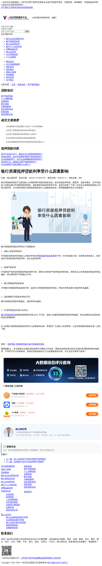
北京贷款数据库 (13, 64)
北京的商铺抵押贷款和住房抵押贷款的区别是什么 (25, 142)
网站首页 (10, 62)
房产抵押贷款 (34, 84)
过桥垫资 (10, 507)
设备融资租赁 (12, 528)
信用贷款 (5, 101)
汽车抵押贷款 (12, 502)
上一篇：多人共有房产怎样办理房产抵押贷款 (26, 459)
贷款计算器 (11, 72)
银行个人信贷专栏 (14, 47)
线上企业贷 (11, 52)
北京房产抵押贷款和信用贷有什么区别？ (21, 134)
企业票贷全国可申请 (15, 520)
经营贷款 (5, 112)
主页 (13, 84)
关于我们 (5, 7)
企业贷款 (10, 494)
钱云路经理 (12, 178)
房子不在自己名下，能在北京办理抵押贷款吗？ (22, 154)
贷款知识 (10, 67)
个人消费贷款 (7, 99)
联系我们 (49, 558)
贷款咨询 (21, 7)
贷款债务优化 (7, 114)
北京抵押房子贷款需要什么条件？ (16, 164)
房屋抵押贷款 (22, 344)
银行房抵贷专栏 (13, 41)
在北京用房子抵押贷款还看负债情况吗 (21, 138)
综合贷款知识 (7, 109)
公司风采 (13, 7)
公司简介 (25, 558)
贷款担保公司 (12, 510)
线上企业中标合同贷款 (16, 522)
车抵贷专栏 (6, 491)
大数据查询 (6, 106)
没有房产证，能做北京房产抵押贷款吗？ (19, 162)
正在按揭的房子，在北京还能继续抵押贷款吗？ (22, 159)
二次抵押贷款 (12, 499)
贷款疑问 (10, 69)
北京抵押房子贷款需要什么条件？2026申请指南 (24, 126)
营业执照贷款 (12, 525)
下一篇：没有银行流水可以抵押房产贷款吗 (25, 462)
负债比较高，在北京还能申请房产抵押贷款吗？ (22, 157)
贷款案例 (10, 75)
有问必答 (10, 77)
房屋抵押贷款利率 (47, 256)
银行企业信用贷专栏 (15, 39)
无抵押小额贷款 (13, 505)
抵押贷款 (11, 344)
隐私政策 (41, 558)
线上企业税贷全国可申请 (17, 517)
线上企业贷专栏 (13, 44)
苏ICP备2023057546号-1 (57, 563)
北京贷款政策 (12, 54)
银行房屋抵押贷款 (9, 315)
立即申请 (92, 395)
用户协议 (33, 558)
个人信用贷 (11, 57)
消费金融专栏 (12, 49)
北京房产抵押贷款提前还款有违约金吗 (21, 130)
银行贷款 (5, 104)
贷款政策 (29, 7)
